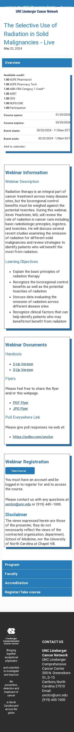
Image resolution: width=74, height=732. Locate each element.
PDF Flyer (20, 403)
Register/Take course (22, 592)
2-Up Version (23, 364)
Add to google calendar (52, 146)
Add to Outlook (67, 146)
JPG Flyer (20, 409)
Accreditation (16, 583)
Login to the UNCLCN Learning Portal (30, 7)
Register (66, 7)
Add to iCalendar (62, 146)
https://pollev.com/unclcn (33, 437)
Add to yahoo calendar (57, 146)
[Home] (37, 10)
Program (12, 564)
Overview (12, 62)
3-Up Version (23, 370)
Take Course (18, 470)
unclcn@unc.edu (18, 504)
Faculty (11, 574)
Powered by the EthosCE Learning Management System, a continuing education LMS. (58, 729)
